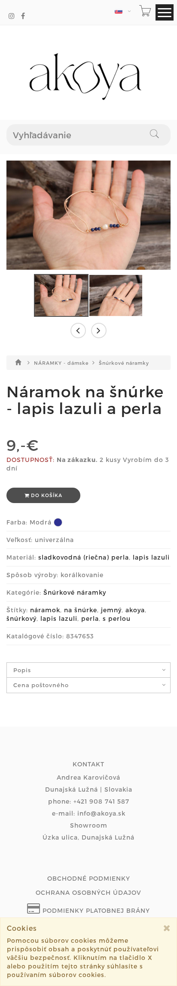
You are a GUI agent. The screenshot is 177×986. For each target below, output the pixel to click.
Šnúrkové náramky (124, 363)
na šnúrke (80, 610)
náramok (45, 610)
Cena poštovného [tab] (41, 685)
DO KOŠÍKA (45, 495)
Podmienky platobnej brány (95, 910)
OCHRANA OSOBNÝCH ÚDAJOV (88, 892)
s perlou (117, 618)
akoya (135, 610)
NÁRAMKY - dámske (62, 363)
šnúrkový (21, 618)
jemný (111, 610)
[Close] (167, 927)
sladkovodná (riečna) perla (83, 557)
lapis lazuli (151, 557)
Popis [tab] (22, 670)
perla (90, 618)
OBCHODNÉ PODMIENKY (88, 878)
